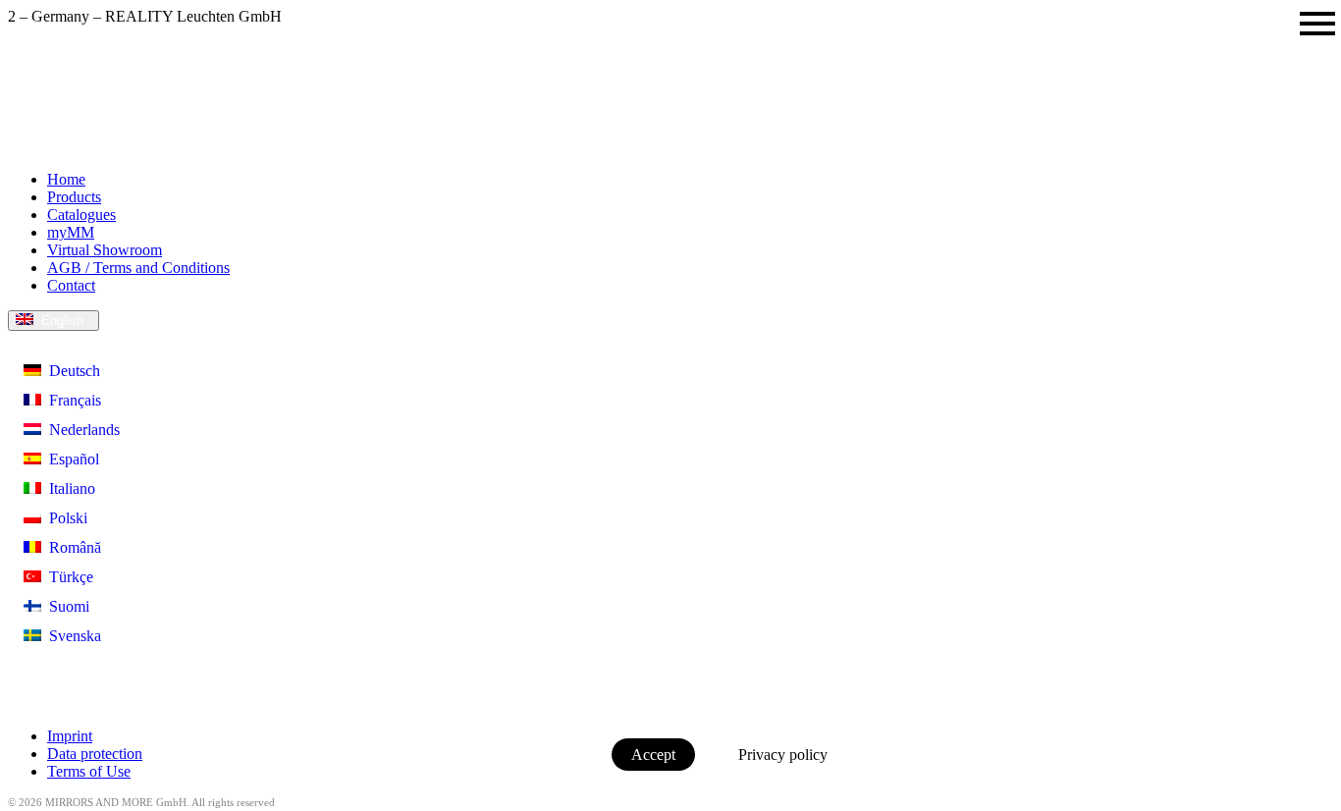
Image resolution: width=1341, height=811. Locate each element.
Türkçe (67, 576)
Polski (64, 518)
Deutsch (70, 370)
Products (74, 197)
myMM (70, 232)
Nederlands (80, 429)
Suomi (65, 606)
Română (71, 547)
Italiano (68, 488)
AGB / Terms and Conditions (138, 267)
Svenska (71, 635)
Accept (653, 754)
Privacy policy (783, 754)
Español (70, 459)
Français (71, 400)
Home (66, 179)
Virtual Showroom (104, 250)
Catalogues (81, 214)
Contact (71, 285)
